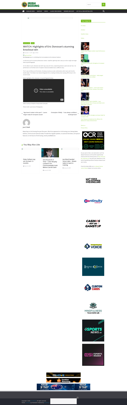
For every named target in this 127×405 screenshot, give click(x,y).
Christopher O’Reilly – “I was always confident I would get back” (64, 113)
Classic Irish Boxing (55, 11)
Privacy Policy (84, 128)
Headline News (30, 11)
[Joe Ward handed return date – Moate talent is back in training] (70, 149)
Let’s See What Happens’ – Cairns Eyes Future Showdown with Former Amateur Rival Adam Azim (92, 89)
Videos (46, 11)
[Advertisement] (63, 401)
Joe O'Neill (36, 52)
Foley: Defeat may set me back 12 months (29, 161)
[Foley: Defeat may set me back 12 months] (30, 149)
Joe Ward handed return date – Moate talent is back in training (69, 162)
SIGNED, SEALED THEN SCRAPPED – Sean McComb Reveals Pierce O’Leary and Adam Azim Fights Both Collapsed (93, 103)
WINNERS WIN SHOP (69, 11)
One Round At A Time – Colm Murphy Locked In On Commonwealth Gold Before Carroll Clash (50, 163)
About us (83, 125)
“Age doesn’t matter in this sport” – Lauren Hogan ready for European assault (35, 113)
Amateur (39, 11)
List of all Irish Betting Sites (84, 11)
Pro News (83, 25)
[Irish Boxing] (23, 11)
